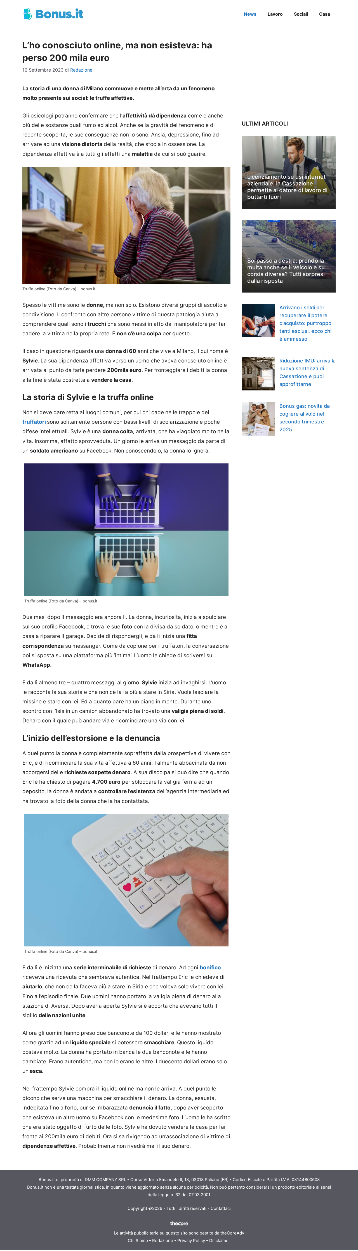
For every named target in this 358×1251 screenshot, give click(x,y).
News (250, 14)
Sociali (301, 14)
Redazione (162, 1240)
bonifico (210, 967)
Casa (324, 14)
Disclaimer (219, 1240)
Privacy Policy (191, 1240)
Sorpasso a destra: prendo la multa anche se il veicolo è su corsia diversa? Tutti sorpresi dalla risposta (286, 270)
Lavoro (275, 14)
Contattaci (221, 1208)
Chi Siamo (138, 1240)
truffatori (34, 422)
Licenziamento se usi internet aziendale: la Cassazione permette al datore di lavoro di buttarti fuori (287, 186)
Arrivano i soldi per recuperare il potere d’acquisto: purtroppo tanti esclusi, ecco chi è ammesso (305, 323)
